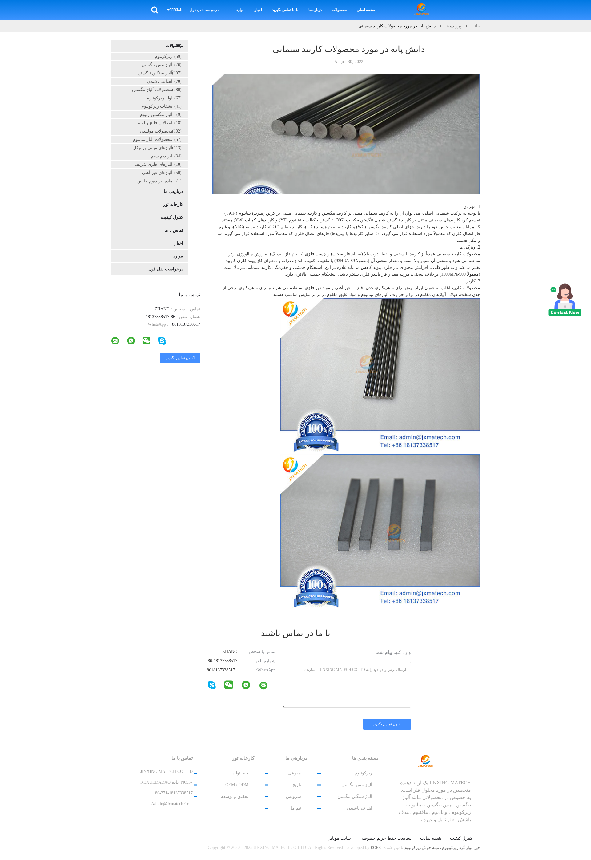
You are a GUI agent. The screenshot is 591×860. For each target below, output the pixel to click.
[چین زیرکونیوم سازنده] (422, 10)
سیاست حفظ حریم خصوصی (386, 838)
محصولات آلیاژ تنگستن (157, 89)
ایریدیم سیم (166, 156)
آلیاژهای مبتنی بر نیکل (157, 147)
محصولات (339, 10)
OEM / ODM (236, 784)
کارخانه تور (173, 204)
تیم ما (296, 808)
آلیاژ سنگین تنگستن (160, 73)
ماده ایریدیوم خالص (159, 181)
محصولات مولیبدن (161, 131)
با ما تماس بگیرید (285, 10)
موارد (240, 10)
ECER (376, 847)
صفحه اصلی (366, 10)
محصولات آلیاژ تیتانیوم (157, 139)
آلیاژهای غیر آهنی (162, 172)
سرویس (293, 796)
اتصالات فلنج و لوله (160, 123)
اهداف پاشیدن (164, 81)
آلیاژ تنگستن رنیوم (161, 114)
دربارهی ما (173, 191)
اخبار (258, 10)
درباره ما (315, 10)
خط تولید (240, 773)
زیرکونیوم (168, 56)
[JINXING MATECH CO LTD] (267, 687)
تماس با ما (173, 230)
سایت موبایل (339, 838)
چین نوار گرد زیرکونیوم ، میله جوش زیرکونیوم (442, 847)
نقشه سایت (430, 838)
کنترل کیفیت (172, 217)
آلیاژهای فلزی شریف (158, 164)
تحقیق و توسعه (234, 796)
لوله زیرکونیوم (164, 98)
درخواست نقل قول (204, 10)
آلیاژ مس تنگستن (162, 64)
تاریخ (296, 784)
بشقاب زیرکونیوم (161, 106)
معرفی (294, 773)
